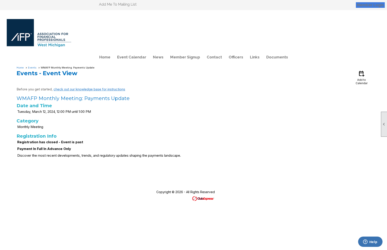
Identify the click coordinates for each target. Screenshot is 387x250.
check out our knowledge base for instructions (89, 89)
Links (255, 57)
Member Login (370, 5)
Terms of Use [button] (232, 192)
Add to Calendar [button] (362, 77)
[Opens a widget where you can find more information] (370, 242)
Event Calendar (131, 57)
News (158, 57)
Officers (236, 57)
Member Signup (185, 57)
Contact (214, 57)
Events (32, 67)
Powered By (182, 198)
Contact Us (141, 192)
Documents (277, 57)
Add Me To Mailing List (118, 4)
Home (104, 57)
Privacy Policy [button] (259, 192)
